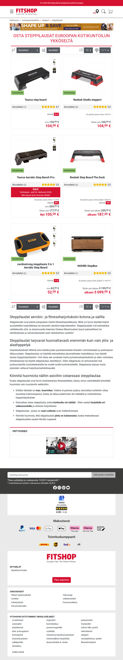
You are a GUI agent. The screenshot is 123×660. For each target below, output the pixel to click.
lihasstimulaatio (88, 642)
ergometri (51, 620)
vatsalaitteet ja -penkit (91, 638)
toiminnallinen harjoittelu (57, 638)
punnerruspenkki (54, 627)
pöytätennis (17, 627)
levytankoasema (19, 638)
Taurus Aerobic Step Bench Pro (35, 177)
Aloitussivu (14, 20)
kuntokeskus (52, 624)
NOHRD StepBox (87, 265)
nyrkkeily (50, 631)
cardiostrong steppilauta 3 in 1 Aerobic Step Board (35, 266)
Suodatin (53, 50)
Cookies (14, 598)
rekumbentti (86, 631)
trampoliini (86, 624)
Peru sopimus (61, 579)
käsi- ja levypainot (20, 631)
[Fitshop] (27, 11)
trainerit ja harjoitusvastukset (60, 635)
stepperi (45, 20)
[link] (55, 488)
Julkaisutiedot (69, 598)
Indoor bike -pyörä (89, 627)
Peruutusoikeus (70, 602)
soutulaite (16, 624)
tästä (19, 570)
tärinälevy (16, 646)
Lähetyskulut (17, 602)
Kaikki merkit (18, 652)
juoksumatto (87, 620)
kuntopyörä (17, 635)
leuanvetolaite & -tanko (57, 642)
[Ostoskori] (111, 11)
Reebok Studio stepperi (87, 99)
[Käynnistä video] (61, 446)
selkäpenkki (17, 642)
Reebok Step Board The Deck (87, 177)
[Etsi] (103, 11)
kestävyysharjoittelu (30, 20)
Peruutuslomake (18, 606)
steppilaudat (57, 20)
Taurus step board (35, 99)
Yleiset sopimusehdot (21, 595)
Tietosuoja (67, 595)
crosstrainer (17, 620)
